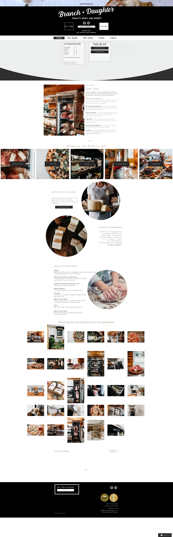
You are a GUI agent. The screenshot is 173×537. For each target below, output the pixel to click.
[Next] (165, 3)
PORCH (88, 130)
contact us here (114, 244)
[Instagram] (88, 23)
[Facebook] (84, 23)
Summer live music (96, 131)
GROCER (89, 119)
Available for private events (93, 133)
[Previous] (7, 3)
